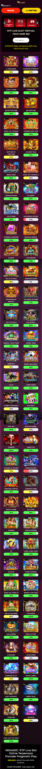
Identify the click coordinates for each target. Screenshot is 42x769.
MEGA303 (12, 760)
